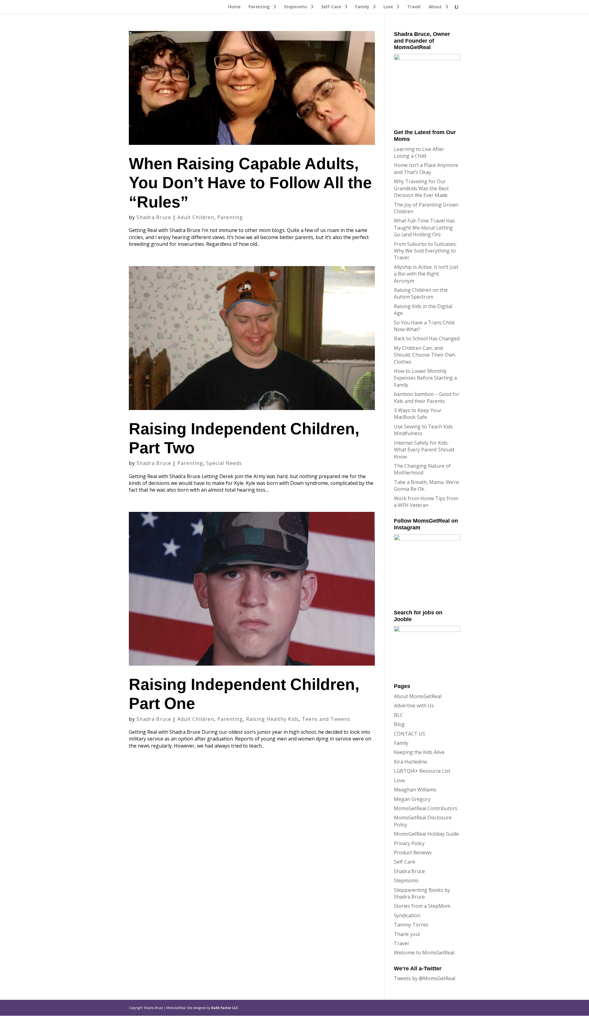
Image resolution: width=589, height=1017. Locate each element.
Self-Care (331, 7)
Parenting (259, 7)
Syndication (407, 915)
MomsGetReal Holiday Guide (426, 833)
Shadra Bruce (154, 217)
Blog (399, 724)
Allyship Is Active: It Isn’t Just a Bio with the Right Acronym (426, 274)
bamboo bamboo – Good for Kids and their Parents (427, 397)
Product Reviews (413, 852)
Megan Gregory (412, 799)
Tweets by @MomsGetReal (424, 978)
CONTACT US (409, 733)
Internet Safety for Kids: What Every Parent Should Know (424, 449)
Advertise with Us (414, 705)
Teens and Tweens (326, 719)
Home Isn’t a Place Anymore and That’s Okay (426, 168)
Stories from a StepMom (422, 906)
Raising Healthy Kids (272, 719)
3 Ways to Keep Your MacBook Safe (417, 413)
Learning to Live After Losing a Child (419, 152)
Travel (414, 7)
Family (362, 7)
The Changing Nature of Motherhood (422, 469)
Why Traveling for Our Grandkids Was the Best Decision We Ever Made (421, 188)
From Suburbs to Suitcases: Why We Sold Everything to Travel (425, 251)
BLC (398, 715)
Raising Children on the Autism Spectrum (421, 293)
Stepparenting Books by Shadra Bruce (422, 893)
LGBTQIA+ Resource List (422, 771)
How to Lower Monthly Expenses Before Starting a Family (425, 378)
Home (234, 7)
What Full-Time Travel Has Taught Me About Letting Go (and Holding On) (424, 227)
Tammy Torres (411, 924)
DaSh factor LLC (224, 1008)
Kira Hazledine (410, 761)
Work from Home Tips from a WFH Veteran (426, 501)
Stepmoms (295, 7)
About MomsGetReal (417, 696)
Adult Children (195, 217)
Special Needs (224, 463)
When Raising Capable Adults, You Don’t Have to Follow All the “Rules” (250, 183)
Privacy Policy (409, 843)
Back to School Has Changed (427, 338)
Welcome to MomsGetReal (424, 952)
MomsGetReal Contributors (425, 808)
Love (388, 7)
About (435, 7)
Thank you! (407, 934)
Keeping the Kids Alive (419, 752)
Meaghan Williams (415, 789)
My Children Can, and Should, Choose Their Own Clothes (424, 355)
